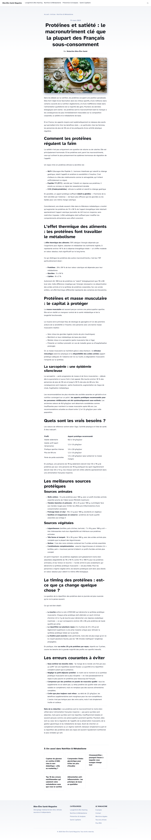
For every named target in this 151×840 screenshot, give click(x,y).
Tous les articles (101, 820)
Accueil (46, 14)
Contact (98, 813)
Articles (52, 14)
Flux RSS (99, 823)
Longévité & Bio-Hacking (33, 3)
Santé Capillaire (85, 3)
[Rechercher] (147, 3)
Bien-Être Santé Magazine (12, 3)
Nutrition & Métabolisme (52, 3)
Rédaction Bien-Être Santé (77, 51)
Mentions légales (101, 816)
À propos (99, 810)
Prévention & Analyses (70, 3)
